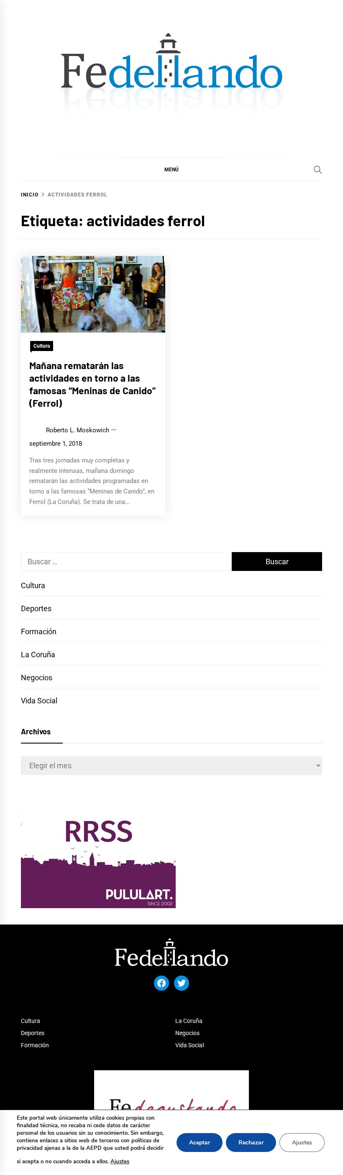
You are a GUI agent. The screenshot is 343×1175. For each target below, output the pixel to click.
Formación (38, 631)
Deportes (36, 608)
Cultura (41, 346)
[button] (171, 169)
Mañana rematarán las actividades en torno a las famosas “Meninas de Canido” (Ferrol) (92, 383)
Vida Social (39, 700)
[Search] (318, 169)
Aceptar (199, 1143)
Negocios (36, 677)
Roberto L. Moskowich (77, 430)
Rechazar (251, 1143)
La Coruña (38, 654)
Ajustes (119, 1161)
